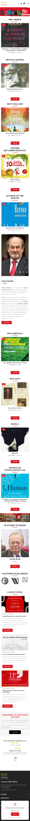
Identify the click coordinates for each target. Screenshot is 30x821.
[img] (15, 743)
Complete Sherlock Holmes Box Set (15, 408)
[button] (14, 765)
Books (15, 566)
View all (15, 99)
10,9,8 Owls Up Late (15, 180)
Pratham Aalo (15, 89)
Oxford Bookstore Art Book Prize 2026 (14, 616)
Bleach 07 (15, 453)
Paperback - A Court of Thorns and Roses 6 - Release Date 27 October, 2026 (15, 49)
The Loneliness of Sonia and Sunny (15, 133)
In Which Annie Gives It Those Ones (15, 362)
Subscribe (15, 732)
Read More (7, 630)
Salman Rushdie (7, 281)
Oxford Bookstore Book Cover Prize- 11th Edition (13, 691)
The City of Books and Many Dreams (13, 654)
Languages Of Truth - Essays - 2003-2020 (15, 228)
